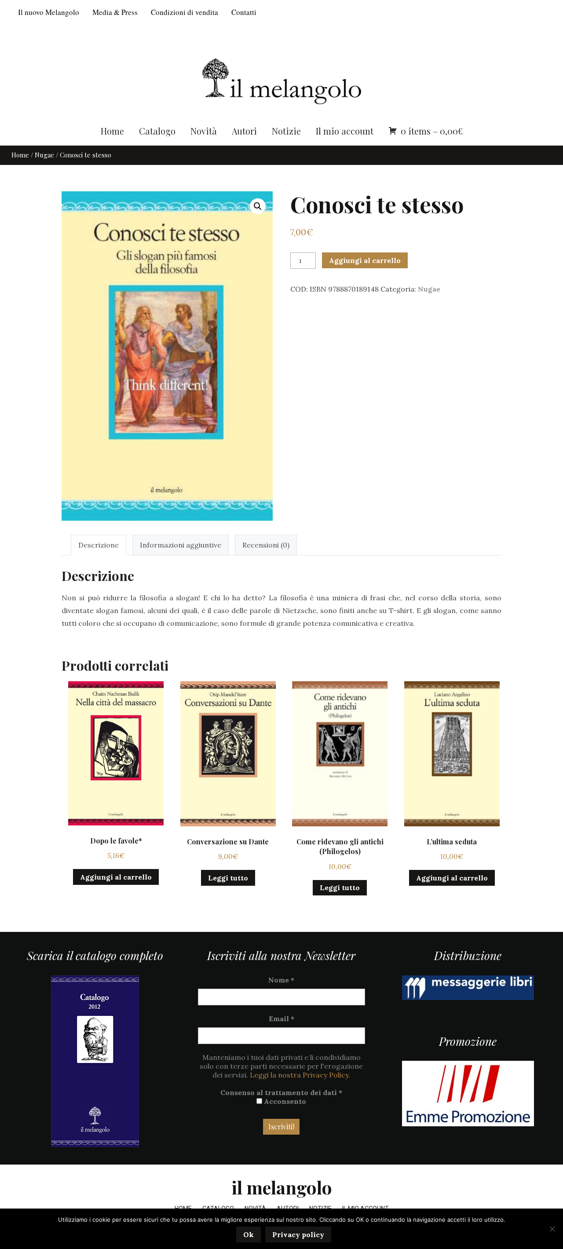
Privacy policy (298, 1234)
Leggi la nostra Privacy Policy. (300, 1074)
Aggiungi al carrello (365, 260)
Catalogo (157, 131)
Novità (203, 131)
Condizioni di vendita (184, 12)
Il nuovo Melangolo (48, 12)
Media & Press (115, 12)
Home (112, 131)
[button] (258, 206)
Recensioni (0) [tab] (265, 545)
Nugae (44, 154)
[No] (552, 1228)
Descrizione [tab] (98, 545)
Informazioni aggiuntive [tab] (180, 545)
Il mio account (344, 131)
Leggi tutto (228, 877)
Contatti (243, 12)
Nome (281, 979)
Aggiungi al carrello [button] (116, 877)
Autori (244, 131)
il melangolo (281, 1187)
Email (281, 1018)
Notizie (286, 131)
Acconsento (284, 1101)
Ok (248, 1234)
